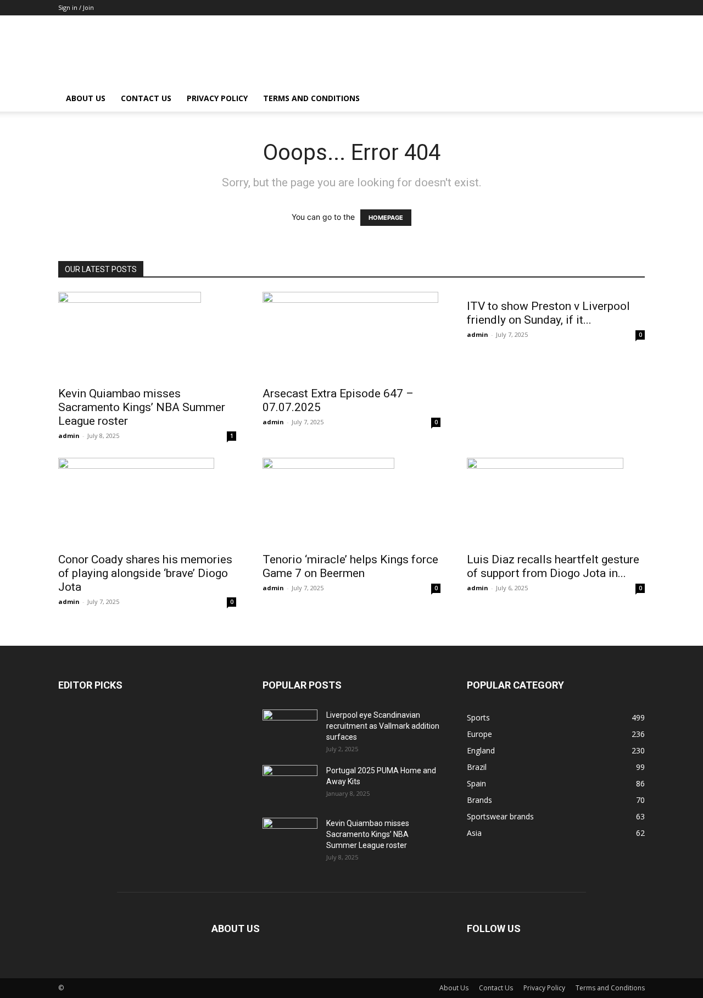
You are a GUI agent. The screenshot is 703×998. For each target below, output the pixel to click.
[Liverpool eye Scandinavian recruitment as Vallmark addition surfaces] (290, 724)
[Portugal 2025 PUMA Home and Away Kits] (290, 781)
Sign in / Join (76, 7)
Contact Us (146, 98)
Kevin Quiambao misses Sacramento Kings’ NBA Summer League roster (141, 407)
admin (69, 435)
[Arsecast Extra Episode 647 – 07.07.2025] (351, 336)
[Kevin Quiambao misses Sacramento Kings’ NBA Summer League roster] (147, 336)
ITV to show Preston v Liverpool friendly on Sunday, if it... (548, 313)
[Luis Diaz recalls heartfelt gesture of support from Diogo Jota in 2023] (556, 502)
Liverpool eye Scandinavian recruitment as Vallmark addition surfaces (382, 726)
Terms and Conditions (311, 98)
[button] (631, 99)
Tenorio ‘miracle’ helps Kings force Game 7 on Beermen (350, 566)
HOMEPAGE (386, 217)
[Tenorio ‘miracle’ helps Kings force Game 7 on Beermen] (351, 502)
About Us (85, 98)
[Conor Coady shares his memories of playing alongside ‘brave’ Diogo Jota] (147, 502)
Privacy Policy (217, 98)
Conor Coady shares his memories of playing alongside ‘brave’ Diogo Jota (145, 573)
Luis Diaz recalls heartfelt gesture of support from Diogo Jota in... (553, 566)
